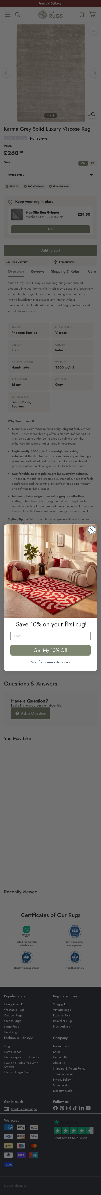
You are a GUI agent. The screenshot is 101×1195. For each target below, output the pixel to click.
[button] (50, 571)
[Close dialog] (91, 529)
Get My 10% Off (51, 650)
